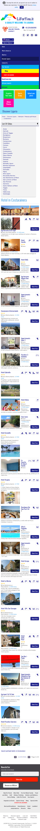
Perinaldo (6, 169)
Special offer (34, 800)
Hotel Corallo (23, 241)
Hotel (28, 806)
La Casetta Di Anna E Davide (24, 463)
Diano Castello (8, 153)
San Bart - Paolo (24, 657)
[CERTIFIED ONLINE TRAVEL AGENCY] (5, 29)
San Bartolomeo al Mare (11, 177)
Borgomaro (6, 137)
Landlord (34, 806)
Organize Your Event (8, 94)
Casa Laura (24, 417)
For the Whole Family (27, 793)
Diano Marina (7, 155)
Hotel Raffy (24, 259)
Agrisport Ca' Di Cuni (7, 694)
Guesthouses (21, 806)
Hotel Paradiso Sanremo (8, 722)
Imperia (5, 161)
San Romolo (7, 181)
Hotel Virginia (5, 480)
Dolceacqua (7, 157)
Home (3, 47)
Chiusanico (6, 149)
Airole (5, 129)
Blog (27, 800)
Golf (11, 795)
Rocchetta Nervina (9, 175)
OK (21, 7)
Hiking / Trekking (18, 795)
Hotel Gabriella (5, 372)
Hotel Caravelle (6, 433)
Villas (29, 808)
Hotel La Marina (6, 581)
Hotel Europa (25, 561)
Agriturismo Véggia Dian (25, 277)
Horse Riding (11, 797)
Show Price (35, 229)
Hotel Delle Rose (23, 638)
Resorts (23, 808)
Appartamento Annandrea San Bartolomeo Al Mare (25, 677)
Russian (8, 39)
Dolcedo (5, 159)
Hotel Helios (25, 400)
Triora (5, 190)
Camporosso (7, 141)
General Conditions (22, 817)
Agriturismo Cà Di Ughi (8, 230)
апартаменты (15, 808)
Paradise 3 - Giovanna (25, 356)
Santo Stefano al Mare (10, 186)
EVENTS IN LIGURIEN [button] (9, 75)
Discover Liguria (6, 59)
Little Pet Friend (21, 797)
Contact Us (5, 63)
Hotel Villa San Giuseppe (8, 608)
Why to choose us (6, 51)
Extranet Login (22, 819)
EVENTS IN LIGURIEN (21, 802)
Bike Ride (16, 793)
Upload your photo (31, 94)
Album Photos (8, 103)
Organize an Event (9, 800)
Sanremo (6, 184)
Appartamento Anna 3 (25, 339)
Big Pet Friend (7, 793)
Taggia (5, 188)
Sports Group (20, 94)
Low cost (25, 816)
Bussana (6, 139)
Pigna (5, 171)
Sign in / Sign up (7, 43)
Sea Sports (31, 797)
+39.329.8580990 (30, 28)
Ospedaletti (6, 167)
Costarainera (7, 118)
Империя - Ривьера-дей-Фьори (27, 116)
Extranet (5, 87)
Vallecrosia (6, 192)
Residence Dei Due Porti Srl (25, 508)
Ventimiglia (6, 194)
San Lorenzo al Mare (10, 179)
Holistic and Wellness (31, 795)
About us (4, 55)
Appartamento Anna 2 (25, 295)
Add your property (6, 83)
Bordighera (6, 135)
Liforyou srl (17, 827)
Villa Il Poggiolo (24, 527)
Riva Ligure (6, 173)
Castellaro (6, 143)
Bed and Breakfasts (10, 806)
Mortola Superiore (9, 165)
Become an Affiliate (11, 785)
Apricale (5, 131)
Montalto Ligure (8, 163)
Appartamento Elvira (25, 544)
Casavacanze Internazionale (9, 311)
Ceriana (5, 145)
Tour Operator (5, 67)
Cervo (5, 147)
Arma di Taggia (8, 133)
